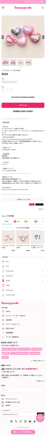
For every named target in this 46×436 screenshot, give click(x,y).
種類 (3, 79)
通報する (41, 209)
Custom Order (10, 295)
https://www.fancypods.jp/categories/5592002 (17, 139)
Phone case (10, 271)
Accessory (9, 276)
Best (7, 266)
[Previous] (3, 37)
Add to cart (23, 105)
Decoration (9, 290)
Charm (8, 285)
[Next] (43, 37)
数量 (3, 87)
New (7, 261)
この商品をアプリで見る (23, 199)
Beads (8, 280)
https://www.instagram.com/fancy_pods (15, 189)
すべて (6, 221)
